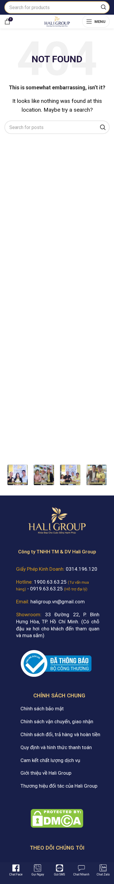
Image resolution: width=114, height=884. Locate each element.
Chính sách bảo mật (42, 708)
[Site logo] (57, 21)
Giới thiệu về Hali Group (45, 773)
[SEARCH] (103, 7)
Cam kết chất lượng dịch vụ (50, 760)
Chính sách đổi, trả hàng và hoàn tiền (60, 734)
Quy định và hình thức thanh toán (56, 747)
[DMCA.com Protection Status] (57, 818)
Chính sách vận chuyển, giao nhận (56, 721)
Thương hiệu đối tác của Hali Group (58, 786)
